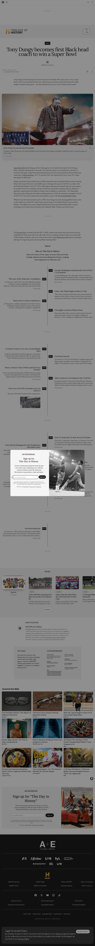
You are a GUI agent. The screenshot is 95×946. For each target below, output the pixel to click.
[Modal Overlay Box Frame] (47, 473)
